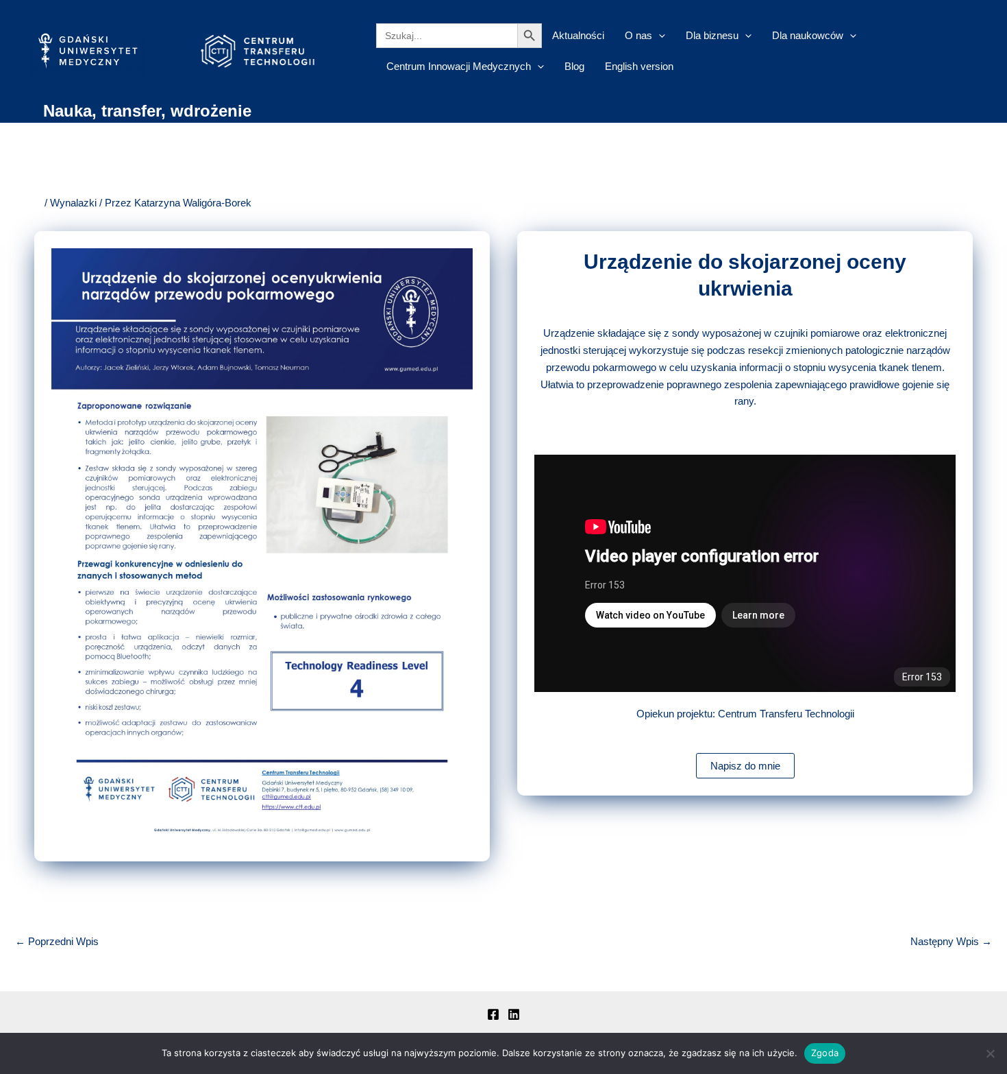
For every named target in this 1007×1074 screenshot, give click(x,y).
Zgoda (824, 1052)
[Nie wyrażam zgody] (990, 1053)
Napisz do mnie (745, 766)
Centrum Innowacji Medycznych (458, 66)
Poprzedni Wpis (57, 941)
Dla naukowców (807, 35)
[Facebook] (493, 1014)
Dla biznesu (712, 35)
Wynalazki (73, 202)
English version (639, 66)
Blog (574, 66)
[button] (658, 35)
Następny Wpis (951, 941)
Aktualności (578, 35)
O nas (638, 35)
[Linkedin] (514, 1014)
